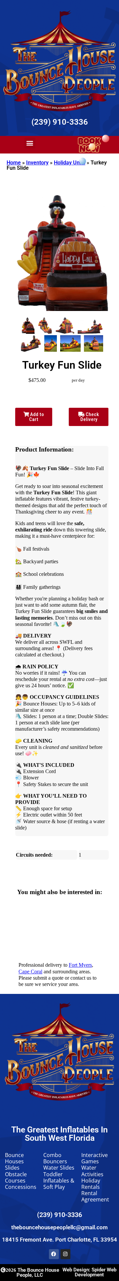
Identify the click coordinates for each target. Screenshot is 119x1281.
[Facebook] (54, 1254)
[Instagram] (65, 1254)
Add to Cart (36, 416)
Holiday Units (69, 162)
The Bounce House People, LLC (32, 1272)
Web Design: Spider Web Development (89, 1272)
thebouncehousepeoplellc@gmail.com (59, 1227)
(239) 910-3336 (59, 122)
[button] (29, 143)
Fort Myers (80, 965)
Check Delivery (89, 416)
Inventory (37, 162)
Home (14, 162)
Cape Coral (30, 971)
